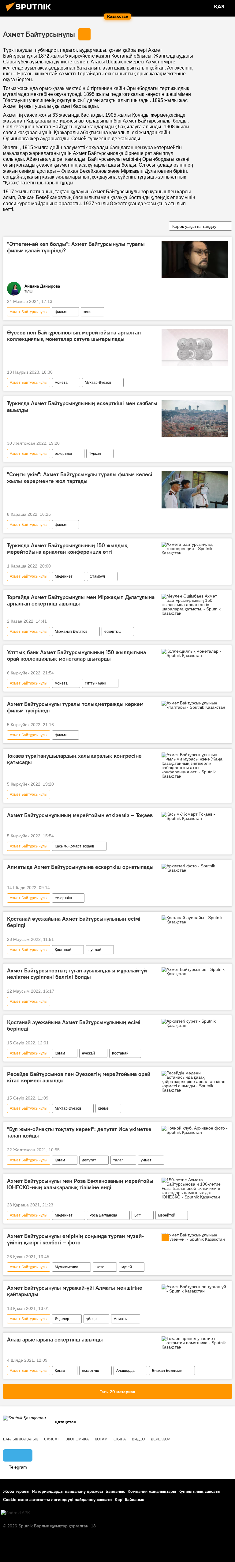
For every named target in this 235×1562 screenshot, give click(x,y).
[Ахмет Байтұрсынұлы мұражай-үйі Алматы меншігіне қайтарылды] (195, 1289)
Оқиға (120, 1439)
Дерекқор (160, 1439)
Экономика (77, 1439)
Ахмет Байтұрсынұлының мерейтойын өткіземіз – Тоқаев (80, 815)
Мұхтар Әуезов (98, 382)
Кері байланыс (129, 1499)
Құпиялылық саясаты (199, 1491)
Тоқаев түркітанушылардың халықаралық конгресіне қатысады (74, 759)
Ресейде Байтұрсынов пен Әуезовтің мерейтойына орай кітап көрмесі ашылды (78, 1077)
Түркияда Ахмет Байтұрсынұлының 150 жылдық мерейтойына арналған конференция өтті (67, 549)
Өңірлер (62, 1319)
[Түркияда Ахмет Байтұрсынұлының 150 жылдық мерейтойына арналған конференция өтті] (195, 548)
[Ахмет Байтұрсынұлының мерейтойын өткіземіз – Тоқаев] (195, 816)
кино (87, 312)
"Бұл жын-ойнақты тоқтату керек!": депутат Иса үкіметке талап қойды (79, 1132)
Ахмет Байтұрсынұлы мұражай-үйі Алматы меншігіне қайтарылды (74, 1291)
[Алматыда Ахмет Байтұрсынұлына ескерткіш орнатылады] (195, 868)
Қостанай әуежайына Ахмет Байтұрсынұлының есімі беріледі (73, 1025)
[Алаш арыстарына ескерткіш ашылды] (195, 1342)
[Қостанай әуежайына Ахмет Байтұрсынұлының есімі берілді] (195, 919)
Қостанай (63, 950)
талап (118, 1160)
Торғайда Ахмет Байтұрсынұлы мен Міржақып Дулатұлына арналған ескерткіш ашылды (81, 600)
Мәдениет (64, 576)
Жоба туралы (16, 1491)
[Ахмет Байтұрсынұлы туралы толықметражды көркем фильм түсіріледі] (195, 705)
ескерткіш (63, 453)
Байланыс (115, 1491)
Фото (99, 1267)
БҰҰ (137, 1215)
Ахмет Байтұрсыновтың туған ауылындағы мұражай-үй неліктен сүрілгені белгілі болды (77, 974)
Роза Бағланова (103, 1215)
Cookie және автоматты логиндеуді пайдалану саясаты (57, 1499)
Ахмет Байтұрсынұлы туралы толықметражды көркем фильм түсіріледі (75, 707)
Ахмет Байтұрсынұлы (39, 34)
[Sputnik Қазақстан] (30, 11)
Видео (138, 1439)
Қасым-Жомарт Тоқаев (74, 846)
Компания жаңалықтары (152, 1491)
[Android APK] (15, 1513)
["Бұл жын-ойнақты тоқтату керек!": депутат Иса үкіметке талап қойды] (195, 1130)
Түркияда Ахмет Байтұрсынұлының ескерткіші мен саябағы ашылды (82, 406)
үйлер (91, 1319)
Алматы (121, 1319)
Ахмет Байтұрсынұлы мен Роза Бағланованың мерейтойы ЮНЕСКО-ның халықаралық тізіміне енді (80, 1184)
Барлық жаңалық (20, 1439)
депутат (89, 1160)
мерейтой (166, 1215)
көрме (103, 1108)
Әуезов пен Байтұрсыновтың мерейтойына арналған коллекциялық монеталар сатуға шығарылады (74, 336)
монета (61, 382)
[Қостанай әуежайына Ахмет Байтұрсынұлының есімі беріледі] (195, 1023)
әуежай (94, 950)
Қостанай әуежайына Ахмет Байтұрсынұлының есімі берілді (73, 922)
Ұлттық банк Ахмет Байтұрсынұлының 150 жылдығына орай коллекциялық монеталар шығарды (76, 655)
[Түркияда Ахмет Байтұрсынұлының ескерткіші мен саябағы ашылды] (195, 418)
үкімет (146, 1160)
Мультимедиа (66, 1267)
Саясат (51, 1439)
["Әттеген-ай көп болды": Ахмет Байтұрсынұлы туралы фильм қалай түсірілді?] (195, 259)
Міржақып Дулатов (71, 631)
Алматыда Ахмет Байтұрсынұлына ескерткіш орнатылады (80, 867)
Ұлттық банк (95, 683)
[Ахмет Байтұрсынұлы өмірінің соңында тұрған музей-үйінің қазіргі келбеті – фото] (195, 1237)
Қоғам (60, 1053)
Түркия (95, 453)
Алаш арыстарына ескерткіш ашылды (55, 1339)
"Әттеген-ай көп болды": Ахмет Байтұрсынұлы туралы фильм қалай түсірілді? (76, 247)
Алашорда (125, 1370)
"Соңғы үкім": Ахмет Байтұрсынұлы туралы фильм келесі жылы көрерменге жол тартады (79, 478)
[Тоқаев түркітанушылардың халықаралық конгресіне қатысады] (195, 765)
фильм (60, 312)
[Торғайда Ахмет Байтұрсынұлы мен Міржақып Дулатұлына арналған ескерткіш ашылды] (195, 604)
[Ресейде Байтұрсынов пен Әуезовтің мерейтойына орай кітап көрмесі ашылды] (195, 1081)
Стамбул (97, 576)
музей (126, 1267)
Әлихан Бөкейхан (167, 1370)
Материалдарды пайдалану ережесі (67, 1491)
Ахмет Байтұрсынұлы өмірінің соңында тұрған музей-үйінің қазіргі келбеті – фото (75, 1239)
